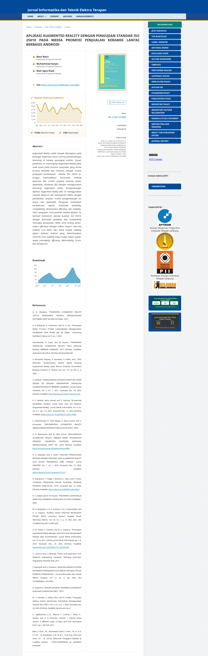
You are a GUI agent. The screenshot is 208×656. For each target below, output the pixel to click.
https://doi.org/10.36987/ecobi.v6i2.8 (63, 489)
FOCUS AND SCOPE (160, 53)
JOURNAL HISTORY (160, 141)
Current (54, 16)
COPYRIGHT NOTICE (161, 76)
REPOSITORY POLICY (161, 104)
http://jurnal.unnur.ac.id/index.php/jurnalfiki (51, 448)
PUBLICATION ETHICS (161, 98)
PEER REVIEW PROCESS (162, 70)
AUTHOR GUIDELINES (161, 59)
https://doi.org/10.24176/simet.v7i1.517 (49, 472)
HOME (30, 16)
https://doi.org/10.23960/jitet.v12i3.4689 (60, 85)
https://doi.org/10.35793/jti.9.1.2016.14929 (58, 414)
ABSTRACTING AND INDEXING (160, 125)
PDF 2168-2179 (117, 102)
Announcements (85, 16)
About (40, 16)
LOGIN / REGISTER (160, 42)
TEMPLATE (156, 64)
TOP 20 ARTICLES (159, 36)
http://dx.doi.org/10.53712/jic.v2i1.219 (64, 394)
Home (28, 27)
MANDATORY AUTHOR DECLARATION (162, 111)
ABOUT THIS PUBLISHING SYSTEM (163, 134)
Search (179, 16)
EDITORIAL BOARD (160, 48)
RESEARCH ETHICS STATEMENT (165, 118)
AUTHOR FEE (157, 87)
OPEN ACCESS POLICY (161, 81)
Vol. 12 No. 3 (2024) (53, 27)
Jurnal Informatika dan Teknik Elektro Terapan (67, 9)
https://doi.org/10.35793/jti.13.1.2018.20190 (51, 547)
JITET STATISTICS (159, 31)
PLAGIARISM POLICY (161, 93)
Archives (67, 16)
